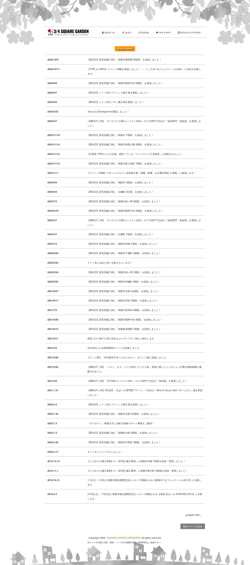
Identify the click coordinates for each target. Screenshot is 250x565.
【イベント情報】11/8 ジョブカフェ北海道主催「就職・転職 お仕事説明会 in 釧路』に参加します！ (141, 172)
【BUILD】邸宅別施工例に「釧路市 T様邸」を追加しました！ (120, 135)
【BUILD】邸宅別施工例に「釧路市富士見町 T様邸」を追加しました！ (125, 163)
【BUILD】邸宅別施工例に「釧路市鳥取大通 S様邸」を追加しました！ (125, 144)
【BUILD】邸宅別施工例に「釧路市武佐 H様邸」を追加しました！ (123, 300)
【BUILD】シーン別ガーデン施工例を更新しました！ (115, 102)
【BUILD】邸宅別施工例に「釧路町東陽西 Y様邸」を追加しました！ (124, 329)
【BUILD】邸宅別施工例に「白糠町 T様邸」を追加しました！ (120, 234)
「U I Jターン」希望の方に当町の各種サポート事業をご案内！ (120, 423)
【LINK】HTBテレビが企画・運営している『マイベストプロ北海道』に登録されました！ (135, 154)
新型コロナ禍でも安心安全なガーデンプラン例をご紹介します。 (121, 338)
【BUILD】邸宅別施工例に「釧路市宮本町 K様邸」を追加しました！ (124, 310)
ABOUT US (109, 32)
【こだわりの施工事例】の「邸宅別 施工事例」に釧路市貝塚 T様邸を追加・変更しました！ (136, 461)
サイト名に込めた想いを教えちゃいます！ (110, 262)
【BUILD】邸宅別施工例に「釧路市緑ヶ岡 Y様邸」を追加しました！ (124, 272)
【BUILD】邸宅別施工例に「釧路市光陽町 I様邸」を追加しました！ (123, 281)
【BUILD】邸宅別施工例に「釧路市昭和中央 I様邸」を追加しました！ (124, 319)
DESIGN (145, 32)
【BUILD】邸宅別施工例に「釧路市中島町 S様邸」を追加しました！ (124, 442)
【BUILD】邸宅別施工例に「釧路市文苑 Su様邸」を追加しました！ (123, 291)
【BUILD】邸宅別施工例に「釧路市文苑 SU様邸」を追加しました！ (123, 413)
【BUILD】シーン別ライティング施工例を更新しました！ (118, 92)
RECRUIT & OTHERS (190, 32)
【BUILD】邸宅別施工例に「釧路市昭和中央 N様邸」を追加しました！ (125, 210)
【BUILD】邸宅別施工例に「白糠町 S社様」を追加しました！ (120, 191)
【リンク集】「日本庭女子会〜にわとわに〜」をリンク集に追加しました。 (127, 357)
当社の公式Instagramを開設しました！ (108, 111)
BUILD (128, 32)
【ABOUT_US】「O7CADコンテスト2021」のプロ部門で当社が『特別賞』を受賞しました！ (137, 381)
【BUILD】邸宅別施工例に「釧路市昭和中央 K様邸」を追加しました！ (125, 83)
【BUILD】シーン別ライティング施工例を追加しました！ (118, 404)
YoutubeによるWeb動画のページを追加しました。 (114, 347)
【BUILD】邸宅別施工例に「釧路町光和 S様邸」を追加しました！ (123, 432)
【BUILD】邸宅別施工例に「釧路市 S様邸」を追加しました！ (120, 182)
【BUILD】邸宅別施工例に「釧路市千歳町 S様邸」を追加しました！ (124, 253)
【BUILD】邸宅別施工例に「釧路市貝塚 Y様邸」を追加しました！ (123, 243)
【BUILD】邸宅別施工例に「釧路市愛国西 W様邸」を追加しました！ (124, 59)
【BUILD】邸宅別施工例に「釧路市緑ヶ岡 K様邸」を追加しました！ (124, 201)
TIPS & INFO (165, 32)
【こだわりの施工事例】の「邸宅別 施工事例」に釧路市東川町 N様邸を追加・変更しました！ (137, 470)
